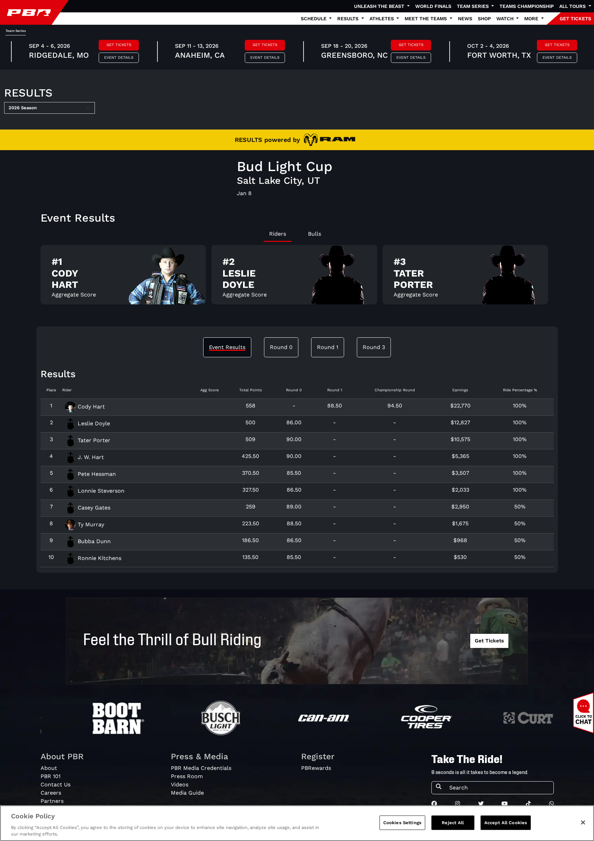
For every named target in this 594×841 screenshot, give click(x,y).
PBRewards (316, 768)
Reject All (453, 822)
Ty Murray (90, 524)
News (465, 18)
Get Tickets (119, 45)
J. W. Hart (90, 457)
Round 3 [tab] (374, 347)
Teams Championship (526, 6)
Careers (51, 792)
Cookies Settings (402, 822)
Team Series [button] (473, 6)
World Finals (433, 6)
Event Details (118, 57)
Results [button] (348, 18)
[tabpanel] (297, 277)
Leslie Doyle (93, 423)
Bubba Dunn (93, 541)
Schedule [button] (314, 18)
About (49, 768)
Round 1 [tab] (327, 347)
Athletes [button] (382, 18)
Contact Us (55, 784)
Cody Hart (90, 406)
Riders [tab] (277, 234)
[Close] (583, 822)
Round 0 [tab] (281, 347)
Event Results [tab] (227, 347)
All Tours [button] (573, 6)
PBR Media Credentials (201, 768)
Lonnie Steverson (100, 490)
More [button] (532, 18)
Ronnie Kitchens (98, 558)
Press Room (187, 776)
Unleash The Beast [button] (380, 6)
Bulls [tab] (314, 234)
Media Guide (187, 792)
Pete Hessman (96, 474)
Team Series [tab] (16, 31)
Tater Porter (93, 440)
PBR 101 (50, 776)
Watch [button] (505, 18)
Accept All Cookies (505, 822)
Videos (179, 784)
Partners (52, 801)
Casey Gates (93, 507)
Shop (484, 18)
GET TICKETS (575, 18)
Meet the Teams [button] (426, 18)
